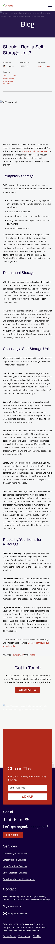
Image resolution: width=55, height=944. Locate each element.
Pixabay (32, 654)
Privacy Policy (9, 936)
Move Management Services (16, 853)
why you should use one (34, 151)
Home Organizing (44, 66)
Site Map (37, 936)
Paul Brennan (18, 654)
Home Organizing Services (15, 866)
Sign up (27, 796)
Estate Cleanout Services (14, 859)
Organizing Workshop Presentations (19, 879)
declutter (6, 75)
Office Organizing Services (15, 872)
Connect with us (27, 690)
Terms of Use (24, 936)
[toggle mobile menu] (49, 5)
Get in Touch (12, 835)
